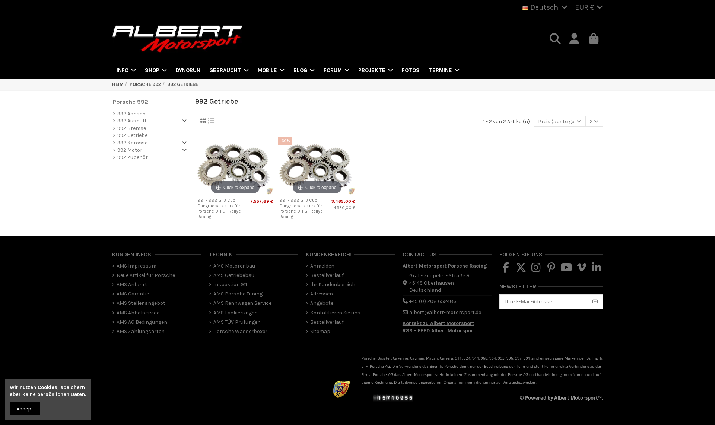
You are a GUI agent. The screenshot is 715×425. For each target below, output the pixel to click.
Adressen (321, 294)
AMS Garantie (133, 294)
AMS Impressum (136, 266)
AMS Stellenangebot (141, 303)
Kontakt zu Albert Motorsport (438, 323)
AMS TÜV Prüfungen (237, 322)
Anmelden (322, 266)
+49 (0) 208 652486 (432, 301)
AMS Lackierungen (235, 313)
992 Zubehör (132, 157)
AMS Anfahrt (132, 284)
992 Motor (129, 150)
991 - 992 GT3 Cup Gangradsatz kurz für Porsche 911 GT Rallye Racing (219, 208)
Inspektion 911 (230, 284)
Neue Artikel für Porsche (146, 275)
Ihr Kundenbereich (332, 284)
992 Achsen (131, 114)
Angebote (321, 303)
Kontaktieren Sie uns (335, 313)
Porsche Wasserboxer (240, 331)
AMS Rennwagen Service (242, 303)
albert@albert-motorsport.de (445, 312)
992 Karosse (132, 143)
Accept (25, 409)
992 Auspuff (131, 121)
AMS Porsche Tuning (238, 294)
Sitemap (320, 331)
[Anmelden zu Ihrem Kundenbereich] (575, 39)
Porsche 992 (130, 101)
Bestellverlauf (327, 275)
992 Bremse (131, 128)
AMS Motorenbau (234, 266)
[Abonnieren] (595, 302)
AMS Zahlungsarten (141, 331)
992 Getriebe (132, 135)
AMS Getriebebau (233, 275)
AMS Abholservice (138, 313)
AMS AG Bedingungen (142, 322)
